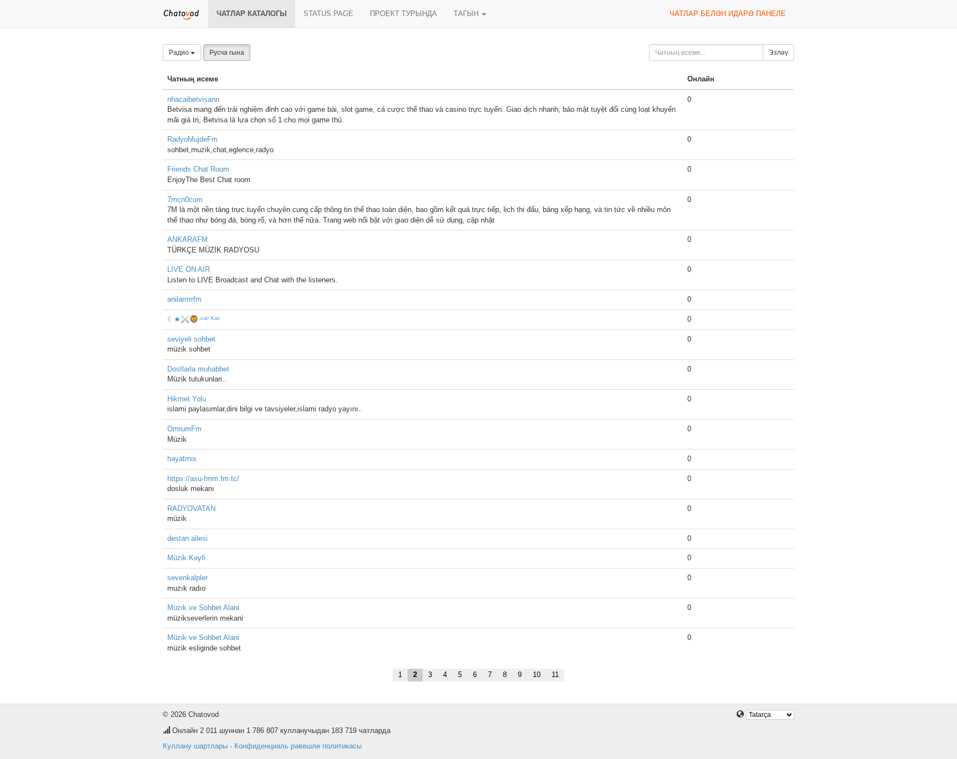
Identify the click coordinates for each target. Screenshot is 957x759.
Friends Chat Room (198, 169)
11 (555, 674)
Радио (180, 52)
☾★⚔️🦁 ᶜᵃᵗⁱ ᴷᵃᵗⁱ (193, 319)
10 (537, 674)
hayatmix (182, 459)
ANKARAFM (187, 239)
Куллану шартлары (195, 746)
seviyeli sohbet (191, 339)
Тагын (467, 13)
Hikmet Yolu (186, 399)
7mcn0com (185, 199)
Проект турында (403, 13)
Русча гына (226, 52)
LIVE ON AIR (188, 269)
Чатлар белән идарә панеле (728, 13)
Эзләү (778, 52)
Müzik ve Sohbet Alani (203, 607)
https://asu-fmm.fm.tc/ (203, 478)
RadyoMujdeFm (192, 139)
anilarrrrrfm (184, 299)
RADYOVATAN (191, 508)
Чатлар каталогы (252, 13)
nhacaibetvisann (193, 99)
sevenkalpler (187, 578)
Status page (328, 13)
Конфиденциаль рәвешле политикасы (298, 746)
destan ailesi (187, 538)
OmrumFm (184, 429)
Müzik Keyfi (186, 558)
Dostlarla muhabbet (198, 369)
